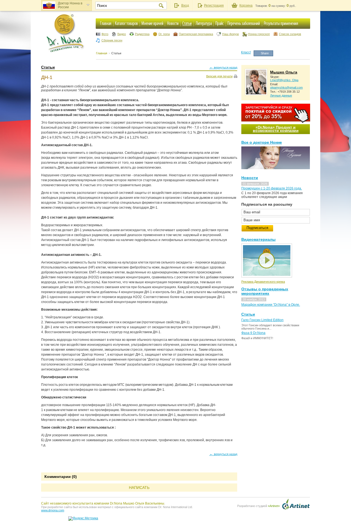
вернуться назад (223, 67)
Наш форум (230, 34)
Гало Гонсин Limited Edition (262, 320)
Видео (121, 34)
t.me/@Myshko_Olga (284, 80)
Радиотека (142, 34)
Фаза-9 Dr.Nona (253, 333)
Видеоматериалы (258, 239)
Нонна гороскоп (259, 34)
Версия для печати (219, 76)
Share (265, 53)
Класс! (246, 52)
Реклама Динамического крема (263, 281)
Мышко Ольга (283, 72)
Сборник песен (111, 40)
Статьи (116, 53)
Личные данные (281, 95)
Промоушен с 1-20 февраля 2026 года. (271, 188)
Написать (139, 487)
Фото (104, 34)
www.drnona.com (52, 510)
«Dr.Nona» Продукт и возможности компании (276, 129)
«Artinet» (274, 506)
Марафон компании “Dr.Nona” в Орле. (270, 305)
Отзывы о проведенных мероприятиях (264, 291)
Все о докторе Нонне (261, 142)
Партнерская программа (196, 34)
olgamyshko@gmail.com (286, 87)
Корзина (246, 5)
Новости (249, 177)
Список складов (290, 34)
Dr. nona (164, 34)
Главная (101, 53)
